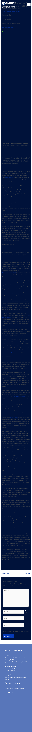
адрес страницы (14, 417)
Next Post (28, 573)
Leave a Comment (6, 11)
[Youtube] (9, 692)
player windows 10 (9, 177)
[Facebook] (5, 692)
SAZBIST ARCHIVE (8, 7)
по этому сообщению (19, 396)
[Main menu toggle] (29, 4)
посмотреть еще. (12, 352)
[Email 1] (12, 692)
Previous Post (5, 573)
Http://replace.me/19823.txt (9, 272)
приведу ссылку (16, 292)
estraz (13, 11)
